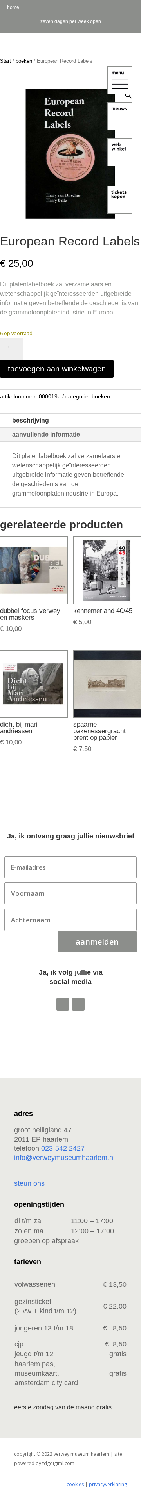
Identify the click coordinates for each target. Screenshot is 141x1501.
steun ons (29, 1183)
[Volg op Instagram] (62, 1004)
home (13, 7)
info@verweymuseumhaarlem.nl (64, 1158)
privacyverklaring (108, 1484)
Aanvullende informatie (46, 434)
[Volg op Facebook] (78, 1004)
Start (5, 61)
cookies (75, 1484)
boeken (24, 61)
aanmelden (97, 941)
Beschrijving (30, 420)
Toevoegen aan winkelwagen (57, 368)
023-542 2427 (63, 1148)
